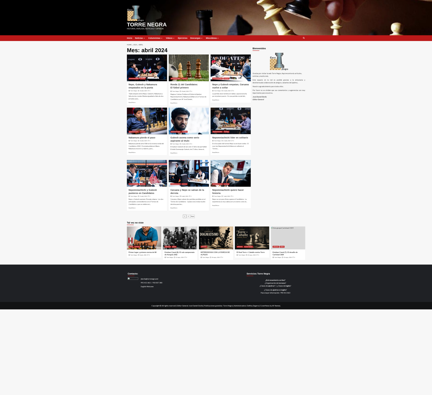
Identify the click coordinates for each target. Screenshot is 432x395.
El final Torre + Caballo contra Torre (251, 252)
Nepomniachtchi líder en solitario (230, 137)
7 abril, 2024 (226, 196)
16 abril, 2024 (227, 90)
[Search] (303, 38)
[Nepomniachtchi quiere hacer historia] (231, 173)
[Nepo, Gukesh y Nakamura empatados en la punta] (147, 67)
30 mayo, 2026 (216, 257)
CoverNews (264, 306)
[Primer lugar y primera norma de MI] (144, 237)
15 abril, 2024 (143, 140)
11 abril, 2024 (143, 196)
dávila (131, 246)
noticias (142, 78)
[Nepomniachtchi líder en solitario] (231, 121)
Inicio (129, 38)
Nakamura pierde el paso (142, 137)
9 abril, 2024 (184, 196)
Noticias (139, 38)
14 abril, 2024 (185, 144)
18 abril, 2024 (185, 91)
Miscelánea (211, 38)
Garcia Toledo (248, 246)
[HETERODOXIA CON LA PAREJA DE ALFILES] (216, 237)
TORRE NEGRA (147, 25)
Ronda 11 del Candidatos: (184, 86)
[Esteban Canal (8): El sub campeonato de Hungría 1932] (180, 237)
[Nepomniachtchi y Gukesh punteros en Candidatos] (147, 173)
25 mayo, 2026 (252, 255)
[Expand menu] (144, 38)
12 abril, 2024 (227, 140)
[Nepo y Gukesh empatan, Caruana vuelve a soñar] (231, 67)
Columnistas (154, 38)
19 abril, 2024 (143, 90)
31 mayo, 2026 (180, 257)
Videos (169, 38)
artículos (167, 246)
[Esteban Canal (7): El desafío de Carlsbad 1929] (288, 237)
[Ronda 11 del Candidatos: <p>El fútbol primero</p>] (189, 67)
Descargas (195, 38)
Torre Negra (133, 90)
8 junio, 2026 (143, 255)
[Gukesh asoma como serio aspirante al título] (189, 121)
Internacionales (133, 78)
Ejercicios (182, 38)
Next (192, 216)
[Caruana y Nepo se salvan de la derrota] (189, 173)
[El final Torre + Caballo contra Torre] (252, 237)
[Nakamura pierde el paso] (147, 121)
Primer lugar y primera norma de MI (142, 252)
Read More (132, 102)
